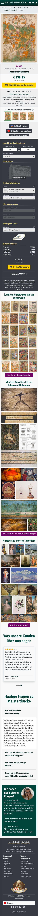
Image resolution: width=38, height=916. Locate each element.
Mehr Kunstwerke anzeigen (19, 625)
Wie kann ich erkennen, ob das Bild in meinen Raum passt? (19, 754)
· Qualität (23, 866)
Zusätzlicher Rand (8, 154)
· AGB (4, 866)
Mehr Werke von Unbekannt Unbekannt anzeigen (19, 534)
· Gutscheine (24, 874)
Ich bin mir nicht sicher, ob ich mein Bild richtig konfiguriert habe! (19, 774)
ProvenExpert (15, 676)
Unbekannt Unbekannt (10, 10)
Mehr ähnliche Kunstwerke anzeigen (19, 375)
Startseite (4, 8)
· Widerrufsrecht (7, 871)
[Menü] (2, 3)
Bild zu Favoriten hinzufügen (20, 131)
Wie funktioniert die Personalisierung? (13, 712)
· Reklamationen (8, 874)
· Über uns (6, 876)
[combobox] (19, 156)
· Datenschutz (7, 869)
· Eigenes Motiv (25, 861)
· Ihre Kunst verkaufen (27, 864)
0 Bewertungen (23, 135)
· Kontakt (5, 861)
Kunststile (12, 8)
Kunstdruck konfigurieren (20, 85)
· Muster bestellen (26, 876)
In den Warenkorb (20, 267)
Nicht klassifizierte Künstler (26, 8)
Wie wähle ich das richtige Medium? (15, 764)
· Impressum (6, 864)
